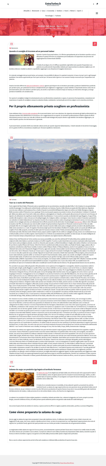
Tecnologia (49, 16)
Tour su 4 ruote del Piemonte (21, 203)
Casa (43, 11)
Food (66, 11)
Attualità (27, 11)
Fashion (59, 11)
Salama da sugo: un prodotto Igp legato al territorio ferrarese (35, 369)
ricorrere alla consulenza (30, 113)
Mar (95, 43)
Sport (79, 11)
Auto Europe (78, 222)
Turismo (58, 16)
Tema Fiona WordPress (67, 463)
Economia (50, 11)
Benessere (35, 11)
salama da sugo (43, 373)
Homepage (48, 28)
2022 (54, 28)
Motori (72, 11)
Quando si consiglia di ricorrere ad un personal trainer (31, 51)
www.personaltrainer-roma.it (35, 86)
